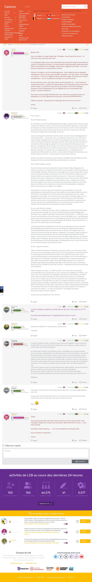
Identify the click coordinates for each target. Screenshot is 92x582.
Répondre (84, 108)
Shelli (12, 307)
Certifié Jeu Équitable (68, 24)
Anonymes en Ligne (23, 21)
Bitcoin (6, 26)
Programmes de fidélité (24, 25)
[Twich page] (71, 556)
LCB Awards (23, 28)
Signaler (35, 108)
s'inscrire (26, 44)
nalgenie (13, 388)
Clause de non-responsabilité (25, 577)
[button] (66, 524)
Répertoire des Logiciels (9, 29)
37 (77, 521)
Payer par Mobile (24, 13)
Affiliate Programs (67, 36)
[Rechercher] (85, 4)
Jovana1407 (12, 540)
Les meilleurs (10, 20)
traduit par (81, 49)
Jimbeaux (14, 114)
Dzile (10, 531)
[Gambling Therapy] (62, 569)
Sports (21, 33)
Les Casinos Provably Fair (70, 33)
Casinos (10, 7)
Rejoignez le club (44, 503)
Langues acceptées (68, 19)
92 (77, 541)
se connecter (16, 44)
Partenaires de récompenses (71, 31)
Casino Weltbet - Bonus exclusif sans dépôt (36, 524)
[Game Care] (23, 568)
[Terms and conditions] (37, 569)
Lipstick (13, 50)
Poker (21, 35)
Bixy (10, 520)
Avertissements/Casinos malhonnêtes (10, 33)
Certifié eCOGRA (67, 22)
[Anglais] (65, 49)
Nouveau (10, 17)
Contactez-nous (31, 563)
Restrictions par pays (68, 15)
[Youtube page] (81, 556)
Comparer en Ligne (8, 38)
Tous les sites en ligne (10, 13)
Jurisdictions (66, 17)
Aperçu (84, 521)
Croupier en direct (8, 23)
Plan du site (71, 577)
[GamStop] (71, 569)
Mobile (24, 11)
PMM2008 (14, 341)
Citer (75, 108)
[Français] (76, 49)
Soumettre (82, 461)
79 (77, 531)
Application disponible (22, 17)
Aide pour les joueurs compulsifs (56, 577)
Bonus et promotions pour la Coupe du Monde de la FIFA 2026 (41, 543)
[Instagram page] (76, 556)
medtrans (14, 324)
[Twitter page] (66, 556)
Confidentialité (40, 577)
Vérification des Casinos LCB (24, 39)
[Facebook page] (61, 556)
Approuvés (65, 29)
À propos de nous (16, 563)
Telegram (22, 31)
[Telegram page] (55, 556)
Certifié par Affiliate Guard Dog (71, 26)
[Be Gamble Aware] (50, 569)
